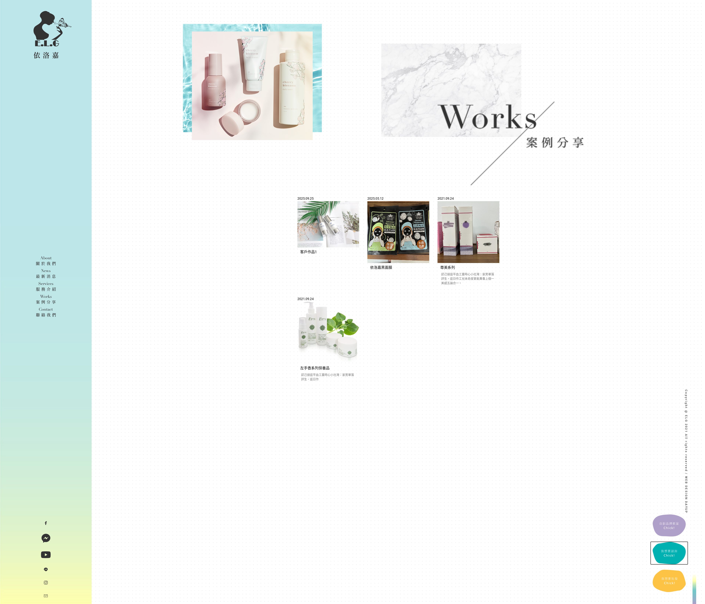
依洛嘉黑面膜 (381, 267)
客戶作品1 (308, 252)
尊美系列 (447, 267)
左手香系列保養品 (315, 368)
